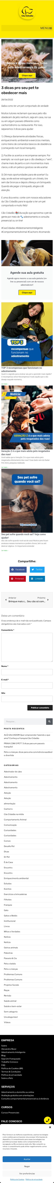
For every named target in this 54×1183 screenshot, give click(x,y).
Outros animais (11, 947)
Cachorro (8, 809)
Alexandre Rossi (8, 1049)
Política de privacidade (34, 1179)
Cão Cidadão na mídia (14, 814)
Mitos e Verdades (12, 931)
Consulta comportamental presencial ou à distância (25, 1099)
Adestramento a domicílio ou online (17, 1092)
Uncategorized (11, 1017)
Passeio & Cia (10, 958)
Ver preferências (27, 1173)
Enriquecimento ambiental (16, 878)
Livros (7, 926)
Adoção (7, 793)
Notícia (7, 937)
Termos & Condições (11, 1072)
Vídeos (7, 1022)
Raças (6, 990)
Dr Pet (7, 857)
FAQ (3, 1065)
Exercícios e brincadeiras (15, 894)
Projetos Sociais (11, 985)
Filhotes (8, 899)
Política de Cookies (17, 1179)
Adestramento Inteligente (13, 1052)
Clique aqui (27, 75)
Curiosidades (10, 830)
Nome (4, 666)
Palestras (8, 953)
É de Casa (8, 862)
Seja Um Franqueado (10, 1059)
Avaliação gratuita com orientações (17, 1095)
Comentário (7, 630)
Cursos (7, 841)
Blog (3, 1055)
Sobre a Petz (7, 1078)
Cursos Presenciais (10, 1113)
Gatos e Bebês (10, 916)
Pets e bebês (10, 964)
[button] (50, 1127)
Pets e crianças (11, 969)
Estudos (8, 883)
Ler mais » (4, 384)
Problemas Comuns (13, 974)
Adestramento (10, 777)
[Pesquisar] (49, 721)
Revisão (7, 995)
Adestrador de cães (13, 771)
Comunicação (10, 825)
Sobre (4, 1046)
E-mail (5, 680)
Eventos (7, 889)
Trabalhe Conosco (9, 1062)
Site (3, 693)
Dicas (6, 851)
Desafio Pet (9, 846)
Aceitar (27, 1159)
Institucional (9, 921)
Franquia (8, 905)
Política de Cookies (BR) (12, 1068)
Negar (27, 1166)
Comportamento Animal (15, 819)
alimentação (9, 803)
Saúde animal (10, 1001)
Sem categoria (10, 1012)
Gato (6, 910)
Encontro (8, 868)
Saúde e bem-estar (13, 1006)
